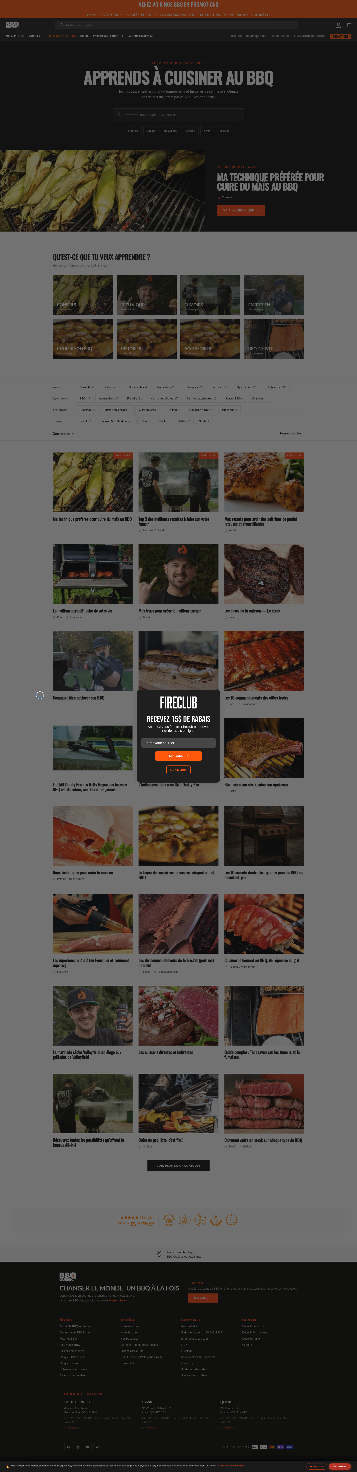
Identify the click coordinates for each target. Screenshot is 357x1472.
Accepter (340, 1466)
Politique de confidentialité (230, 1465)
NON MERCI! (178, 770)
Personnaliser (317, 1466)
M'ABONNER (178, 755)
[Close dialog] (40, 695)
